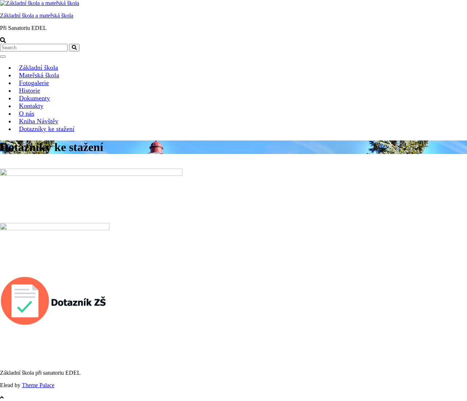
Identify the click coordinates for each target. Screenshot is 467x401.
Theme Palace (38, 385)
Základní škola (38, 67)
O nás (26, 113)
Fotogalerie (34, 82)
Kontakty (31, 105)
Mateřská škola (39, 75)
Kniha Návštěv (38, 121)
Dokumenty (34, 98)
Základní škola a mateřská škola (36, 15)
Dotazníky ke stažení (46, 128)
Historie (29, 90)
